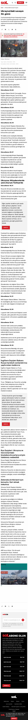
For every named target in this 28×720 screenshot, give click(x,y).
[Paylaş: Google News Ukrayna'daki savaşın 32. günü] (15, 29)
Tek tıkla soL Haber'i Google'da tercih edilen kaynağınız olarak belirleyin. (14, 35)
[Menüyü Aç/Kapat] (26, 2)
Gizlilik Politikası (6, 706)
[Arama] (15, 2)
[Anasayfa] (14, 697)
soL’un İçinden (9, 704)
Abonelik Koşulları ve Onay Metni (18, 706)
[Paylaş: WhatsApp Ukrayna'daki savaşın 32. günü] (12, 29)
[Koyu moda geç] (12, 2)
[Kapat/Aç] (14, 711)
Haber (2, 7)
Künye (23, 701)
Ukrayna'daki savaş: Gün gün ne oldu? (12, 568)
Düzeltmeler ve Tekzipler (14, 709)
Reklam (17, 701)
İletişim (12, 701)
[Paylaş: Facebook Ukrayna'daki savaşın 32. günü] (5, 29)
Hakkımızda (6, 701)
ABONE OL (20, 2)
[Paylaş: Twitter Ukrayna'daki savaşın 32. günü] (9, 29)
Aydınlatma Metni (18, 704)
